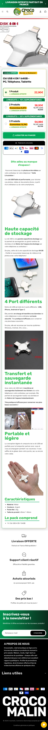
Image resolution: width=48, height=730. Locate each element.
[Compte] (40, 11)
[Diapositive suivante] (45, 3)
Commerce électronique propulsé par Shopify (30, 721)
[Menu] (2, 11)
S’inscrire (38, 633)
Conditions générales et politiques (24, 725)
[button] (24, 92)
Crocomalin (12, 721)
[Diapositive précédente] (2, 3)
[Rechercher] (7, 11)
